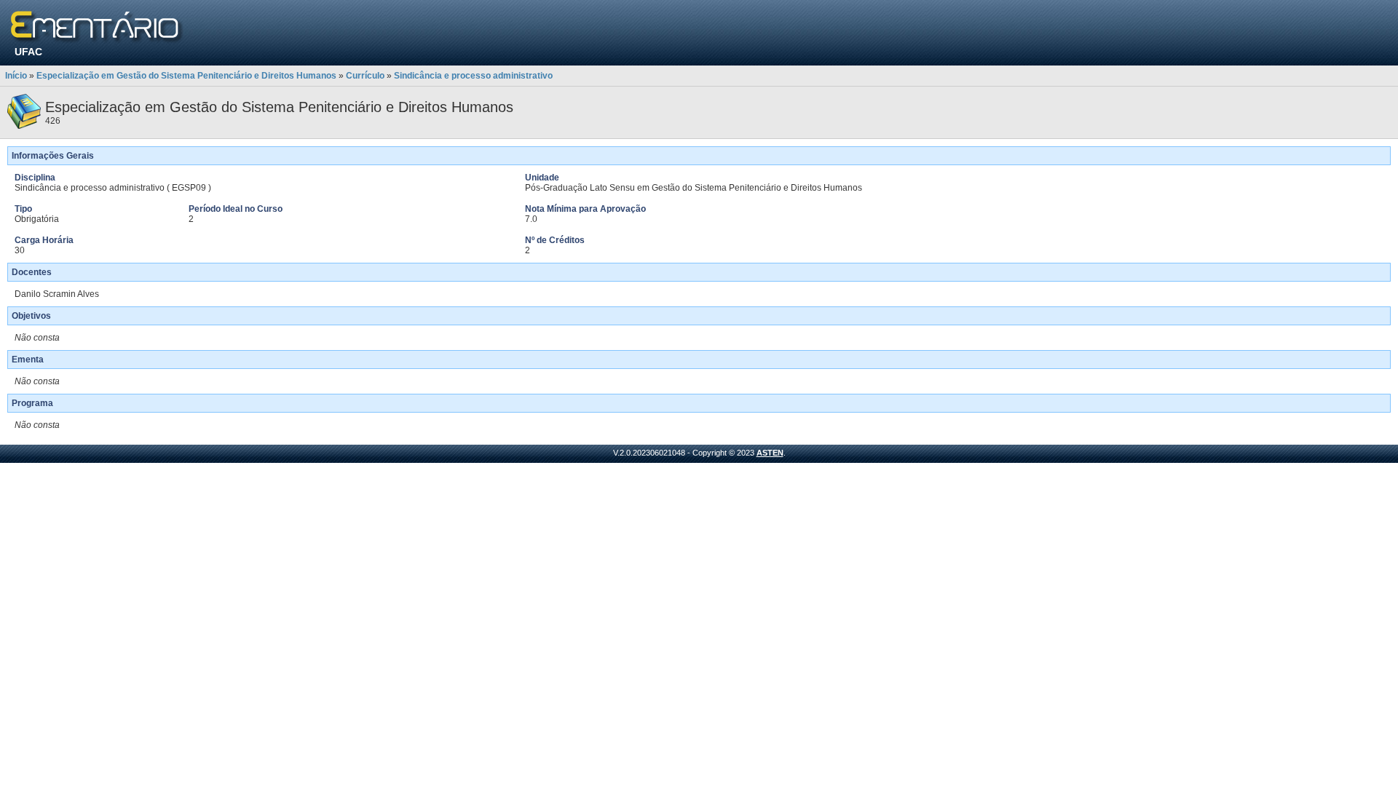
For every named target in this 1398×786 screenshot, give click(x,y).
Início (16, 76)
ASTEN (770, 452)
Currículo (365, 76)
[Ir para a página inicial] (97, 27)
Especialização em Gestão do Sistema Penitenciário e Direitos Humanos (186, 76)
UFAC (28, 51)
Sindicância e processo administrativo (473, 76)
